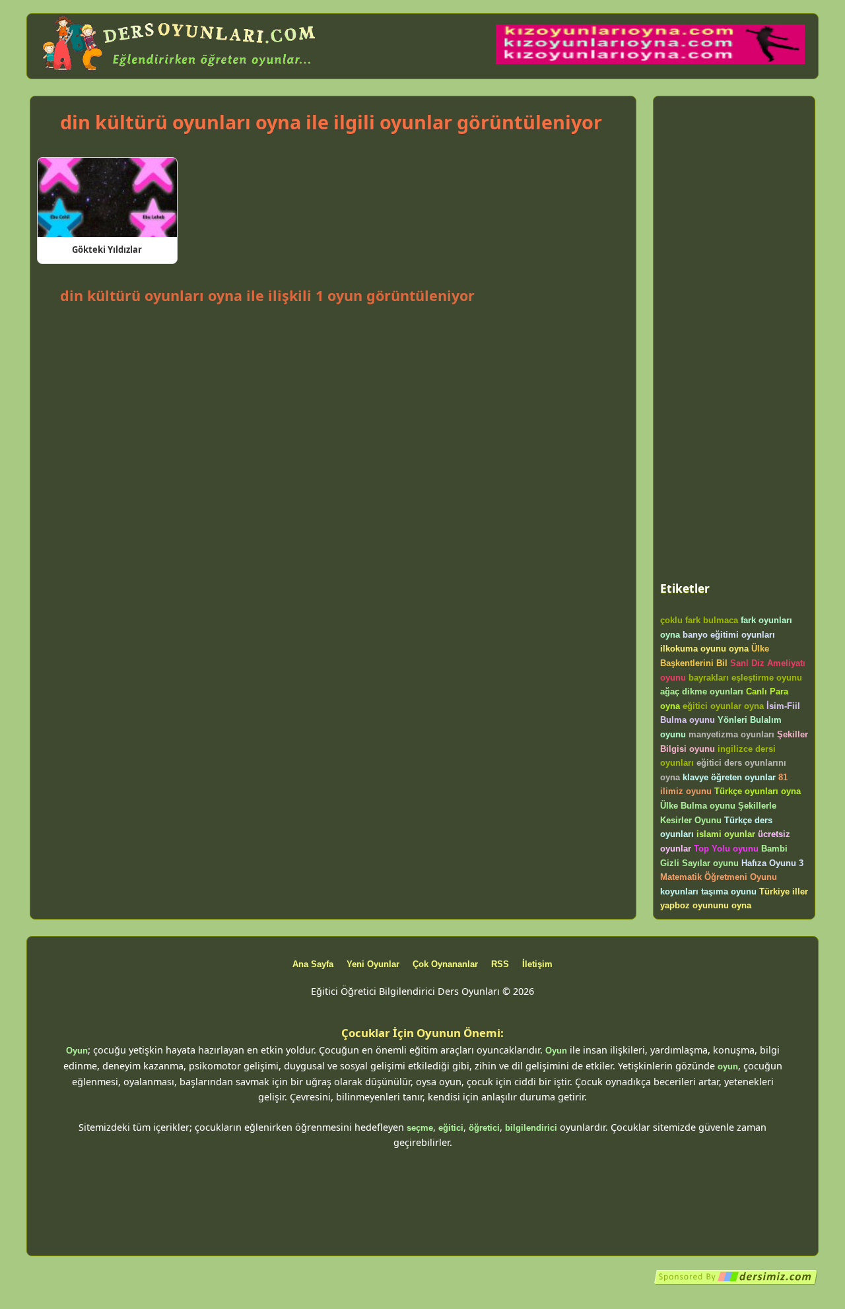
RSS (500, 964)
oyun (728, 1066)
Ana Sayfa (312, 964)
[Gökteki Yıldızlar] (107, 197)
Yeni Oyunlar (373, 964)
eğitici (450, 1128)
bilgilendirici (531, 1128)
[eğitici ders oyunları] (180, 71)
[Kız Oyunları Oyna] (650, 61)
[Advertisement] (332, 344)
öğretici (484, 1128)
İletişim (537, 964)
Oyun (77, 1051)
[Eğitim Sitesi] (736, 1282)
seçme (420, 1128)
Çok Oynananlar (445, 964)
